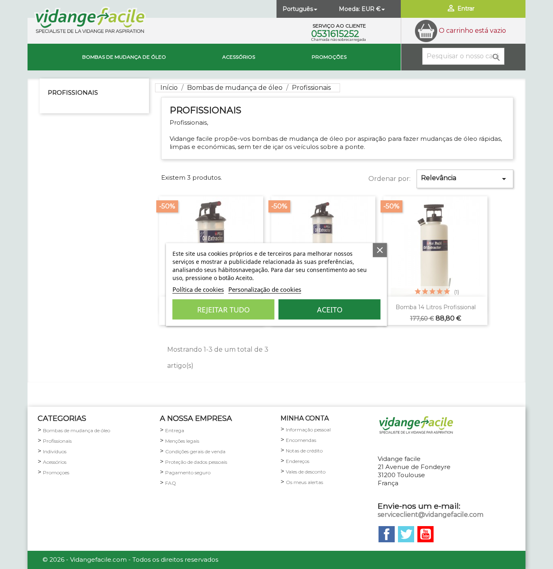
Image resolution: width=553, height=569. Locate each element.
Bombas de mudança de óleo (124, 57)
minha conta (305, 418)
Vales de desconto (305, 472)
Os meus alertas (304, 482)
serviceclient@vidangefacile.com (430, 514)
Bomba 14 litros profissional (436, 307)
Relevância (465, 179)
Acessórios (238, 57)
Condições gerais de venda (195, 451)
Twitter (406, 534)
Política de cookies (198, 289)
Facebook (387, 534)
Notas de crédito (304, 451)
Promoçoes (56, 472)
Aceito (329, 309)
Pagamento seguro (188, 472)
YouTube (425, 534)
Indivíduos (54, 451)
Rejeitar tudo (223, 309)
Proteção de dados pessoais (196, 462)
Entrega (174, 430)
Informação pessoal (308, 430)
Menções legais (182, 441)
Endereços (297, 461)
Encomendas (301, 440)
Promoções (329, 57)
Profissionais (73, 92)
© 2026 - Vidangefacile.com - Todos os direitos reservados (130, 559)
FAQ (170, 483)
